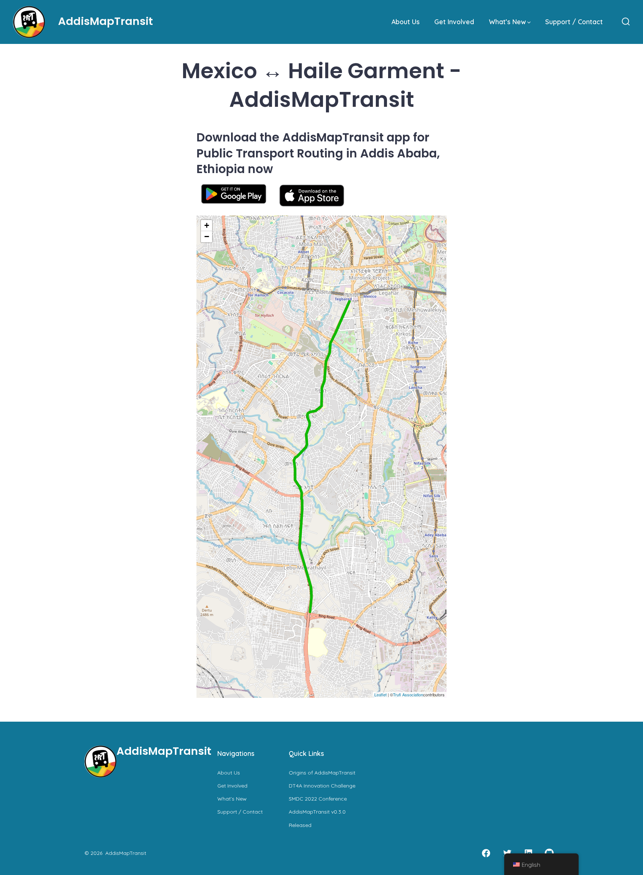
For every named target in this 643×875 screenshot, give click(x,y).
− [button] (206, 236)
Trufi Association (408, 694)
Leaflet (380, 694)
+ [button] (206, 225)
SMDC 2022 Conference (318, 798)
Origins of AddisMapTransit (322, 772)
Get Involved (454, 21)
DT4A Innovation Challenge (322, 785)
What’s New (507, 21)
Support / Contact (574, 21)
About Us (405, 21)
